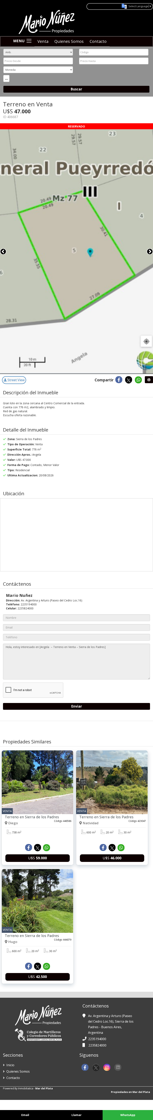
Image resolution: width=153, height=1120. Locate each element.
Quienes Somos (69, 41)
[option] (76, 251)
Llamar (76, 1115)
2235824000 (97, 1045)
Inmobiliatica (25, 1088)
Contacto (98, 41)
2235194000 (97, 1039)
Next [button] (150, 252)
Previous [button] (3, 252)
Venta (42, 41)
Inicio (10, 1065)
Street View (16, 380)
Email (25, 1115)
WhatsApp (127, 1115)
